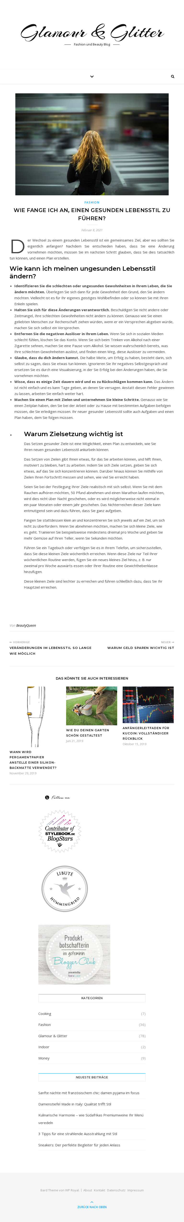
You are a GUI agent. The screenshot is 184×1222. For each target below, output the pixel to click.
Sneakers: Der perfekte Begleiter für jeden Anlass (79, 1145)
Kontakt (99, 1190)
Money (44, 1058)
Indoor (43, 1046)
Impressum (135, 1190)
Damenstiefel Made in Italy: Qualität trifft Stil (74, 1104)
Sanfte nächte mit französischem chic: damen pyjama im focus (88, 1092)
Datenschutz (116, 1190)
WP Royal (72, 1190)
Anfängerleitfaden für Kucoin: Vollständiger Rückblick (146, 733)
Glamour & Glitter (92, 31)
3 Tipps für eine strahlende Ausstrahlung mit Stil (77, 1133)
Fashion (92, 202)
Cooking (44, 1013)
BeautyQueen (26, 625)
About (87, 1190)
